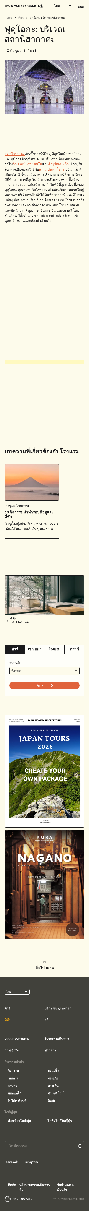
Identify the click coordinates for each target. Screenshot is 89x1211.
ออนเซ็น (53, 1070)
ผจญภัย (53, 1078)
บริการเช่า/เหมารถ (57, 1008)
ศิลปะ (52, 1101)
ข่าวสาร (50, 1050)
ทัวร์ (15, 649)
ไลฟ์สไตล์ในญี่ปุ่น (60, 1121)
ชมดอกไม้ (14, 1093)
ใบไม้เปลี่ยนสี (17, 1101)
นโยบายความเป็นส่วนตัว (34, 1187)
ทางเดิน (53, 1086)
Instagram (31, 1162)
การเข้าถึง (12, 1050)
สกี (46, 1020)
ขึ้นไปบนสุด (44, 968)
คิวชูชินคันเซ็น (58, 164)
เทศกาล (13, 1078)
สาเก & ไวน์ (56, 1093)
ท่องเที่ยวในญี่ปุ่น (19, 1121)
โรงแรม (55, 649)
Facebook (11, 1162)
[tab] (15, 649)
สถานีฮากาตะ (15, 154)
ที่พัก (7, 1020)
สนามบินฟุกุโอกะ (51, 169)
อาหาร (12, 1086)
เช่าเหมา (34, 649)
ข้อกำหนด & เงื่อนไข (65, 1187)
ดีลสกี (74, 649)
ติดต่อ (12, 1185)
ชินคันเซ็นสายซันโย (27, 164)
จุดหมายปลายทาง (17, 1039)
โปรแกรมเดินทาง (56, 1039)
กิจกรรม (13, 1070)
